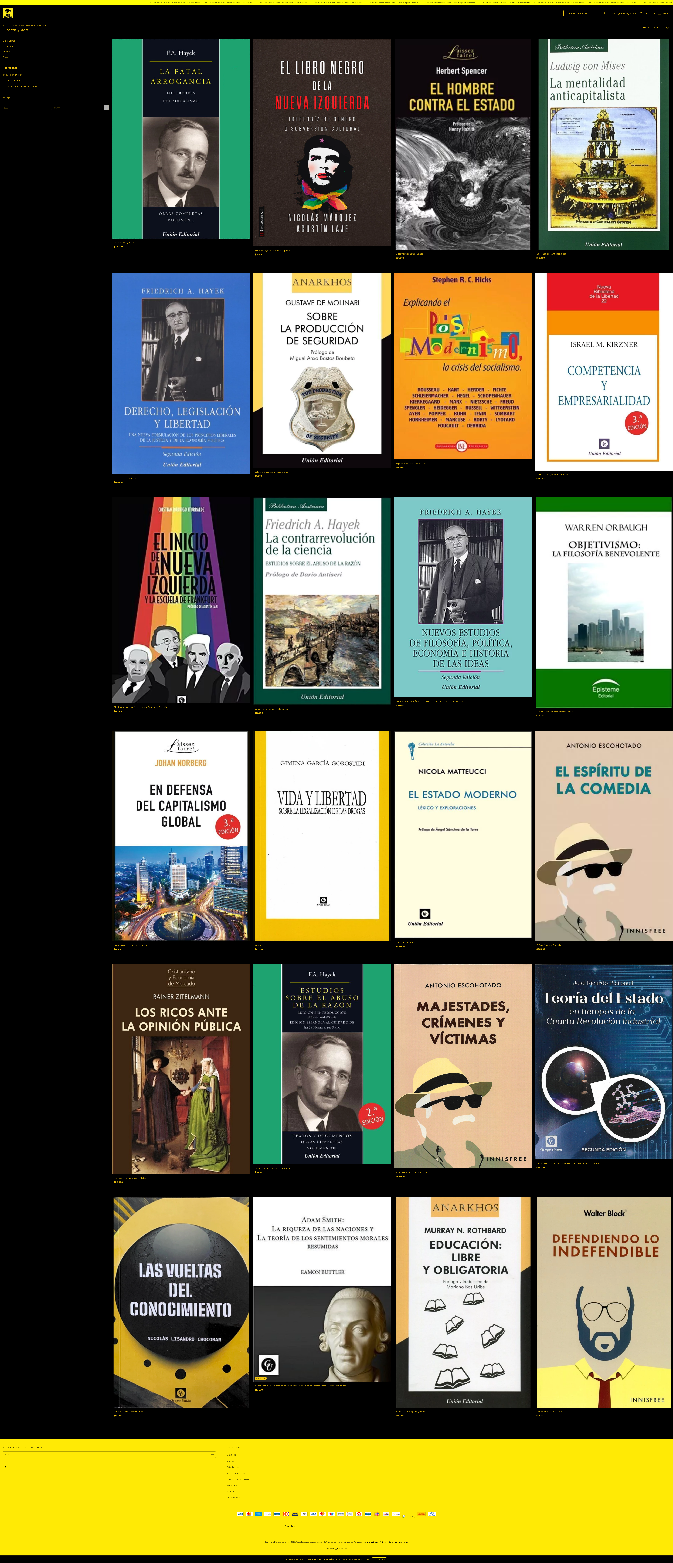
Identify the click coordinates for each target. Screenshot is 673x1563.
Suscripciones (233, 1497)
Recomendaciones (236, 1473)
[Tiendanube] (337, 1549)
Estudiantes (233, 1467)
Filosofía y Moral (17, 25)
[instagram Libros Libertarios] (6, 1467)
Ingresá (620, 13)
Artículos (231, 1491)
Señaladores (233, 1485)
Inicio (5, 25)
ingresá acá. (373, 1542)
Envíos (230, 1461)
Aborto (6, 51)
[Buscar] (604, 13)
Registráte (631, 13)
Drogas (6, 57)
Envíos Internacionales (238, 1479)
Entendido (379, 1559)
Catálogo (231, 1454)
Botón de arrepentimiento (395, 1542)
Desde (6, 103)
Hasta (56, 103)
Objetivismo (9, 40)
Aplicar (106, 107)
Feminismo (8, 46)
